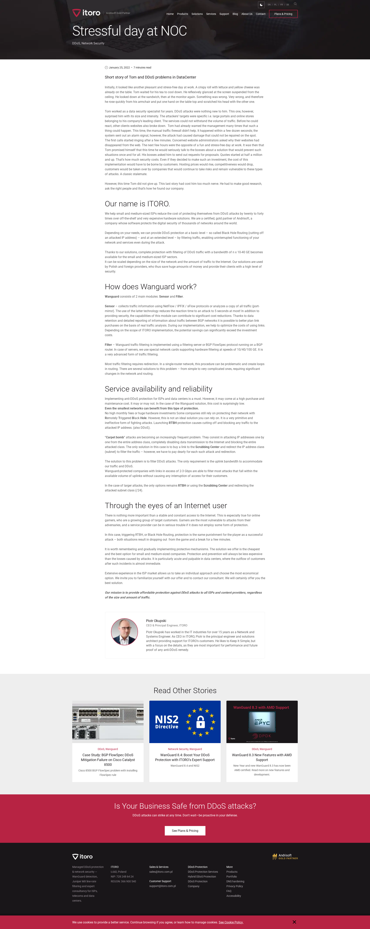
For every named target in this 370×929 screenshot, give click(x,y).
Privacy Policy (234, 886)
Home (170, 13)
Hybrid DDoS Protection (202, 876)
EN (269, 4)
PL (275, 4)
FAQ (228, 891)
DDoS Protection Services (203, 871)
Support (224, 13)
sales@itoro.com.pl (160, 871)
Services (211, 13)
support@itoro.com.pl (162, 886)
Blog (235, 13)
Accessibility (233, 895)
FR (281, 4)
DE (288, 4)
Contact (261, 13)
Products (182, 13)
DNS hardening (235, 881)
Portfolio (231, 876)
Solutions (197, 13)
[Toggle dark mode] (261, 5)
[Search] (295, 3)
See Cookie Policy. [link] (231, 922)
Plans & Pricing (283, 13)
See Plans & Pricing (185, 831)
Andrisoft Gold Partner (118, 13)
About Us (246, 13)
